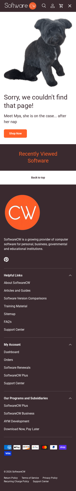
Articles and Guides (17, 290)
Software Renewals (17, 367)
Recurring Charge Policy (16, 481)
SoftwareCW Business (22, 88)
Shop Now (15, 133)
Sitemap (9, 314)
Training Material (15, 306)
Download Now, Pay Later (21, 429)
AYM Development (16, 421)
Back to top (38, 177)
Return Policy (11, 478)
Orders (8, 360)
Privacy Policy (50, 478)
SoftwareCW (18, 471)
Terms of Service (30, 478)
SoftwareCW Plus (19, 97)
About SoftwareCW (17, 283)
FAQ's (7, 322)
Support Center (14, 329)
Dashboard (11, 352)
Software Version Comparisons (25, 298)
